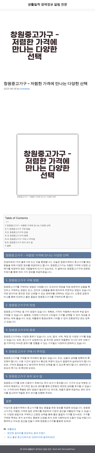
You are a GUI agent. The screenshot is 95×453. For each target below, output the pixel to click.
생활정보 (11, 429)
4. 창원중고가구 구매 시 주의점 (21, 239)
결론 (9, 245)
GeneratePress (68, 449)
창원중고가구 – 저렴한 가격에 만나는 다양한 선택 (28, 225)
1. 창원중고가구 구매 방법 (18, 229)
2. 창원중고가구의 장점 (17, 232)
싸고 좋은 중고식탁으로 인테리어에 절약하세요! (31, 437)
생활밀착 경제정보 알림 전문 (47, 4)
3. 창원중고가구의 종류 (17, 235)
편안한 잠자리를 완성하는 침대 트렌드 (26, 433)
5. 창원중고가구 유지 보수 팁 (20, 242)
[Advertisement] (47, 112)
